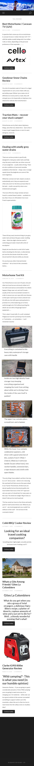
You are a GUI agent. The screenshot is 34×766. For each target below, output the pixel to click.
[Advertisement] (17, 738)
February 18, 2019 (8, 278)
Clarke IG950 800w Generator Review (12, 667)
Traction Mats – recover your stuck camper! (15, 116)
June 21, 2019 (6, 153)
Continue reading (8, 68)
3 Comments (18, 671)
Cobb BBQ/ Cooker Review (16, 522)
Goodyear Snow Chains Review (14, 79)
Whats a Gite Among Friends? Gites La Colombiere (13, 584)
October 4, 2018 (7, 590)
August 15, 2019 (7, 84)
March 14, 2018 (7, 671)
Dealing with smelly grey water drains (15, 148)
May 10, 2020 (6, 30)
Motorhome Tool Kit (13, 275)
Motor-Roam (17, 762)
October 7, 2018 (7, 526)
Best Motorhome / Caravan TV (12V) (17, 25)
